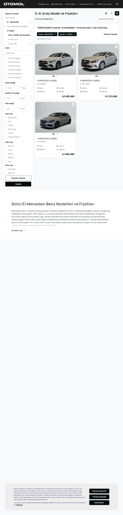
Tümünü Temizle (110, 34)
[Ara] (117, 4)
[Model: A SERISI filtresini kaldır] (74, 34)
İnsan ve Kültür (104, 4)
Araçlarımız (43, 4)
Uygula (18, 184)
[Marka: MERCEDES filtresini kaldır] (55, 34)
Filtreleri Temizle (18, 178)
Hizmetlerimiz (86, 4)
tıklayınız (19, 505)
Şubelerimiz (57, 4)
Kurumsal (69, 4)
